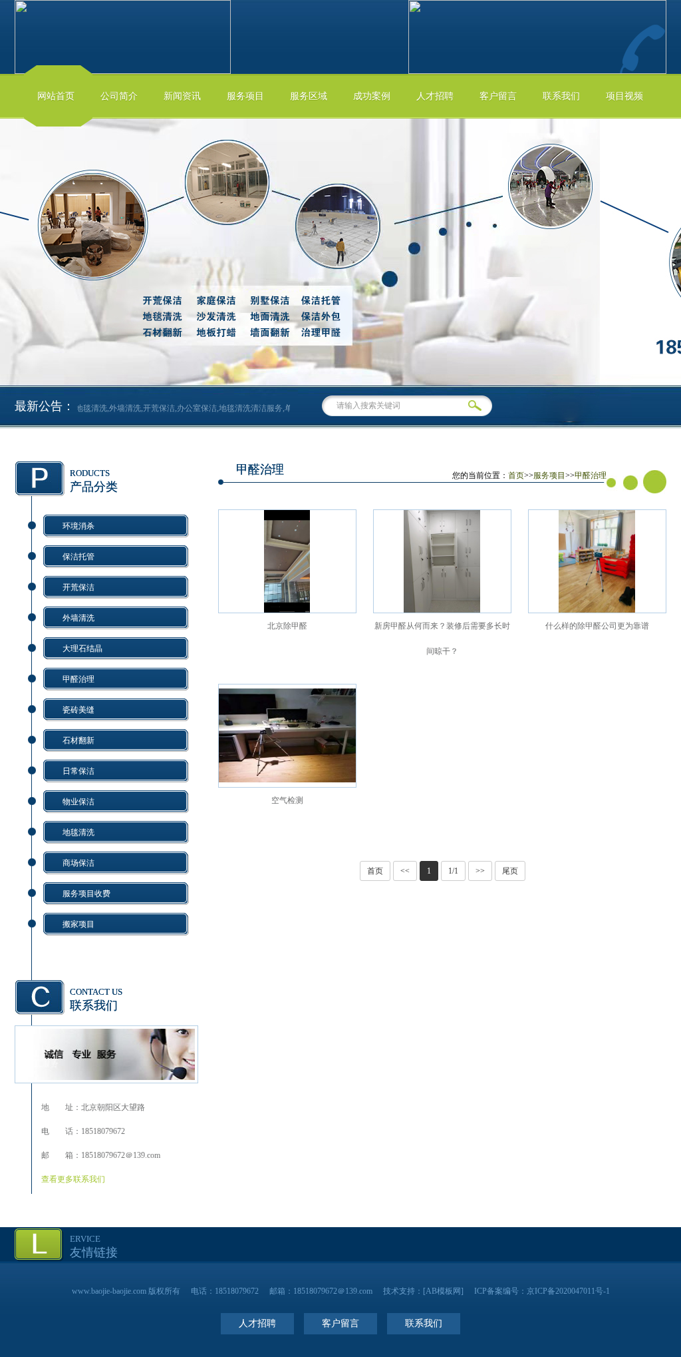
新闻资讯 (182, 96)
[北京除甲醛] (287, 610)
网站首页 (55, 96)
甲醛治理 (78, 679)
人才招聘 (435, 96)
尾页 (510, 871)
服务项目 (245, 96)
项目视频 (624, 96)
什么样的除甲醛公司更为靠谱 (597, 626)
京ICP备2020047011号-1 (568, 1291)
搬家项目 (78, 924)
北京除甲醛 (287, 626)
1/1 (453, 871)
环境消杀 (78, 526)
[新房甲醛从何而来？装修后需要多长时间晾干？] (442, 610)
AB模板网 (443, 1291)
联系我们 (561, 96)
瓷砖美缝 (78, 709)
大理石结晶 (82, 648)
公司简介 (119, 96)
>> (480, 871)
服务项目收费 (86, 893)
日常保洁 (78, 771)
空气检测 (287, 800)
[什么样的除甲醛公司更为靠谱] (597, 610)
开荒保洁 (78, 587)
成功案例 (371, 96)
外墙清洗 (78, 618)
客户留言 (498, 96)
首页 (516, 475)
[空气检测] (287, 783)
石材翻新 (78, 740)
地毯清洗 (78, 832)
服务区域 (308, 96)
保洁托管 (78, 556)
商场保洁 (78, 863)
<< (405, 871)
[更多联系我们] (106, 1077)
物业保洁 (78, 801)
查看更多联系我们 (73, 1179)
